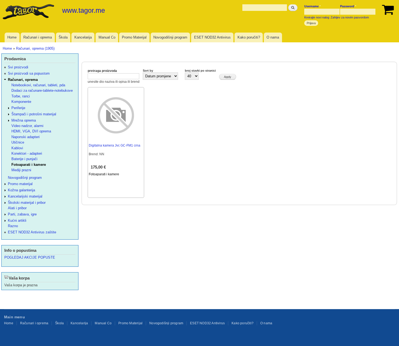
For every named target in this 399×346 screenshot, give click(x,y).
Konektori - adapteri (26, 153)
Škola (63, 37)
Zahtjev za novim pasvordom (350, 17)
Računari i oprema (37, 37)
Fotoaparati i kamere (104, 174)
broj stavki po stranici (200, 70)
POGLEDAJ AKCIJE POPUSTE (29, 257)
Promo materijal (20, 184)
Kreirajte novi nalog (316, 17)
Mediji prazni (21, 170)
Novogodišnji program (170, 37)
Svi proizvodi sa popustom (29, 73)
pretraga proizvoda (102, 71)
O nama (273, 37)
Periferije (18, 108)
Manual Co (107, 37)
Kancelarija (83, 37)
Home (12, 37)
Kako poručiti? (248, 37)
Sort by (148, 70)
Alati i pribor (17, 208)
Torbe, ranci (20, 96)
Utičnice (17, 142)
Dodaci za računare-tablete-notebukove (42, 90)
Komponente (21, 102)
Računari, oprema (23, 80)
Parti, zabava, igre (22, 214)
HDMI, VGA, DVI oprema (31, 131)
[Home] (29, 12)
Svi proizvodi (18, 67)
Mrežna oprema (23, 120)
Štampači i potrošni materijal (33, 114)
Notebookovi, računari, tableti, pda (38, 85)
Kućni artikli (17, 220)
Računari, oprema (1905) (35, 48)
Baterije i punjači (24, 159)
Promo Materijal (134, 37)
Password (348, 6)
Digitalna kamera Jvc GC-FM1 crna (114, 145)
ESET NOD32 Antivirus (212, 37)
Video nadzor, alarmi (27, 126)
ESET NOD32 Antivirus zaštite (32, 232)
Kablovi (17, 148)
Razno (13, 226)
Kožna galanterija (21, 190)
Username (312, 6)
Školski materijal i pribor (27, 203)
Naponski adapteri (25, 137)
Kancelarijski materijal (25, 196)
